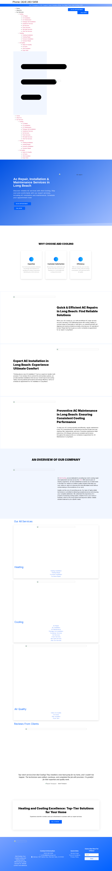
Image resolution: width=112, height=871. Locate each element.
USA (80, 480)
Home (18, 8)
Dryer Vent (25, 50)
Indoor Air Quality (27, 45)
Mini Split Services (27, 29)
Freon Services (26, 27)
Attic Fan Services (27, 31)
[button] (30, 83)
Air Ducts (24, 46)
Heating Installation (27, 35)
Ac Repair (25, 16)
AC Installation (26, 18)
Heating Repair (26, 37)
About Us (19, 10)
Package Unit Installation (29, 22)
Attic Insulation (26, 48)
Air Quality (22, 43)
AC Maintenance (26, 20)
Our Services (20, 12)
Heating (21, 33)
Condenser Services (27, 23)
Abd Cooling (62, 478)
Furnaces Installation (27, 39)
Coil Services (25, 25)
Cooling (21, 14)
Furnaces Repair (26, 41)
